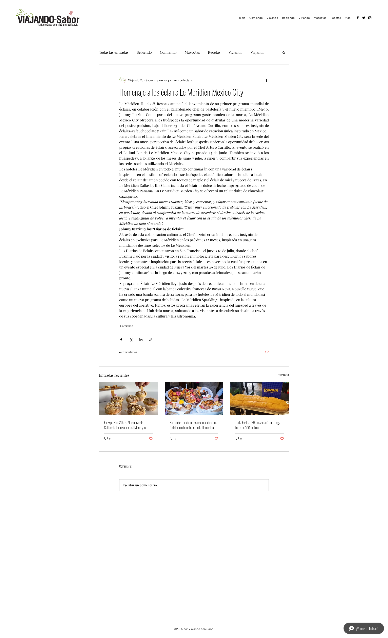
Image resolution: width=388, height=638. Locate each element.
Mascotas (192, 52)
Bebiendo (144, 52)
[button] (284, 52)
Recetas (214, 52)
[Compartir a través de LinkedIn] (141, 339)
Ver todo (283, 375)
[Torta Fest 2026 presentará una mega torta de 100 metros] (259, 398)
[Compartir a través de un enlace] (151, 339)
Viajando (258, 52)
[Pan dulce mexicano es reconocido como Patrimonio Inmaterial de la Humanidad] (194, 398)
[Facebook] (358, 18)
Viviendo (235, 52)
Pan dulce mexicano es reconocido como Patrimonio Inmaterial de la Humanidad (193, 425)
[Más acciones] (266, 80)
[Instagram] (370, 18)
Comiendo (168, 52)
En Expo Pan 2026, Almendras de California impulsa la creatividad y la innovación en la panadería (125, 425)
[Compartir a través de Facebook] (121, 339)
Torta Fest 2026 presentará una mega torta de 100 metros (257, 425)
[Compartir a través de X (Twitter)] (131, 339)
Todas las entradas (114, 52)
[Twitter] (364, 18)
